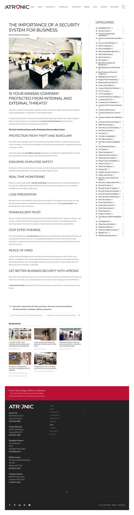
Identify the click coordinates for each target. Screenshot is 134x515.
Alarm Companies (104, 46)
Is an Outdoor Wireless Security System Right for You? (45, 344)
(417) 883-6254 (15, 452)
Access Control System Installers (110, 38)
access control (67, 203)
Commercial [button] (63, 7)
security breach (32, 236)
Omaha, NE (102, 169)
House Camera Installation (108, 161)
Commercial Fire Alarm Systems (110, 105)
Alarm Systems (103, 57)
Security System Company (107, 188)
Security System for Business (19, 35)
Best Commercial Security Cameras (107, 73)
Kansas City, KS (39, 349)
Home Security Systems (106, 158)
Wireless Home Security (107, 236)
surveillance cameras (32, 153)
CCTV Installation (104, 94)
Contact (103, 7)
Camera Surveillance (105, 85)
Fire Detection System (106, 146)
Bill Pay (123, 7)
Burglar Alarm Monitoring (107, 80)
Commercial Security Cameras (109, 113)
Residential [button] (50, 7)
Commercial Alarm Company (108, 97)
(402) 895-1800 (15, 435)
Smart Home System (105, 208)
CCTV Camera (103, 91)
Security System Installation (108, 194)
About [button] (40, 7)
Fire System (102, 149)
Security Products (104, 185)
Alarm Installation (104, 49)
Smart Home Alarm (105, 202)
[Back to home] (17, 7)
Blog (95, 7)
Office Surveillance (105, 166)
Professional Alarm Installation (25, 309)
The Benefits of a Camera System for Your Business (45, 367)
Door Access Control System (108, 128)
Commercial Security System (108, 122)
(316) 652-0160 (15, 468)
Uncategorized (103, 221)
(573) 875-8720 (15, 482)
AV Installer (102, 60)
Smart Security (103, 211)
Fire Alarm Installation (106, 136)
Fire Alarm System (105, 139)
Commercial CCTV (105, 100)
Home (32, 7)
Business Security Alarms (107, 82)
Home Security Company (107, 155)
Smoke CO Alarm (104, 214)
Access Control (103, 31)
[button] (67, 492)
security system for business (51, 121)
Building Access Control (106, 77)
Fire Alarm (102, 133)
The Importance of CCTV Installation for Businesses (27, 315)
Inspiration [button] (76, 7)
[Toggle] (123, 28)
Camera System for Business (44, 371)
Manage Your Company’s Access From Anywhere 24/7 (62, 315)
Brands (87, 7)
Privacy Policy (121, 505)
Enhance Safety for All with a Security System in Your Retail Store (70, 344)
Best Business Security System (109, 67)
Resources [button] (115, 7)
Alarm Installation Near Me (108, 51)
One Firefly (107, 505)
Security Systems (104, 200)
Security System (41, 306)
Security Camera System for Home (108, 179)
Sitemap (114, 505)
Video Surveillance (105, 227)
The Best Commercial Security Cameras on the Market (19, 368)
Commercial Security (106, 110)
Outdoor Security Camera (107, 172)
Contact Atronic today (17, 285)
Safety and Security (44, 309)
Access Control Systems (107, 43)
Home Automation (105, 152)
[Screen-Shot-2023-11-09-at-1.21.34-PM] (45, 64)
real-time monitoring (38, 183)
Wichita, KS (102, 233)
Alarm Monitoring (104, 54)
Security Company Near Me (24, 306)
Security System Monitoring (108, 197)
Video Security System (106, 224)
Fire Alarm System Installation (109, 142)
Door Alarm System (105, 130)
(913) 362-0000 (15, 421)
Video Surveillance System (108, 230)
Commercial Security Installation (60, 306)
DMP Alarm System (105, 125)
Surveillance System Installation (109, 217)
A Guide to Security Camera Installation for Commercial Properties (19, 344)
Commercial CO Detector (107, 102)
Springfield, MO (14, 349)
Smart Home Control (105, 205)
